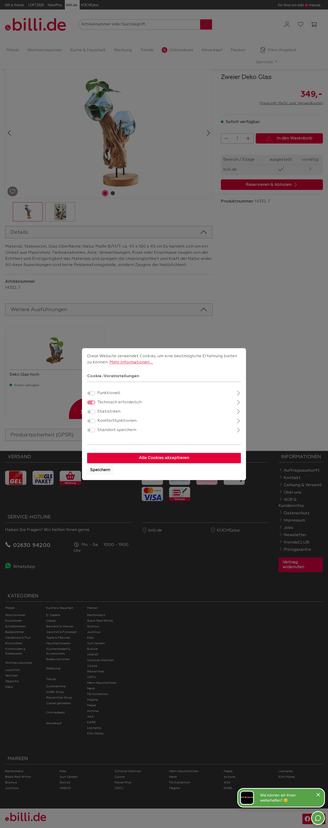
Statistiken (108, 412)
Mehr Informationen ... (131, 362)
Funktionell (108, 393)
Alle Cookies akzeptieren (164, 458)
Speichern (100, 470)
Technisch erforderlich (119, 402)
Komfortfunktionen (117, 421)
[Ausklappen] (238, 392)
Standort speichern (116, 430)
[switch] (91, 393)
